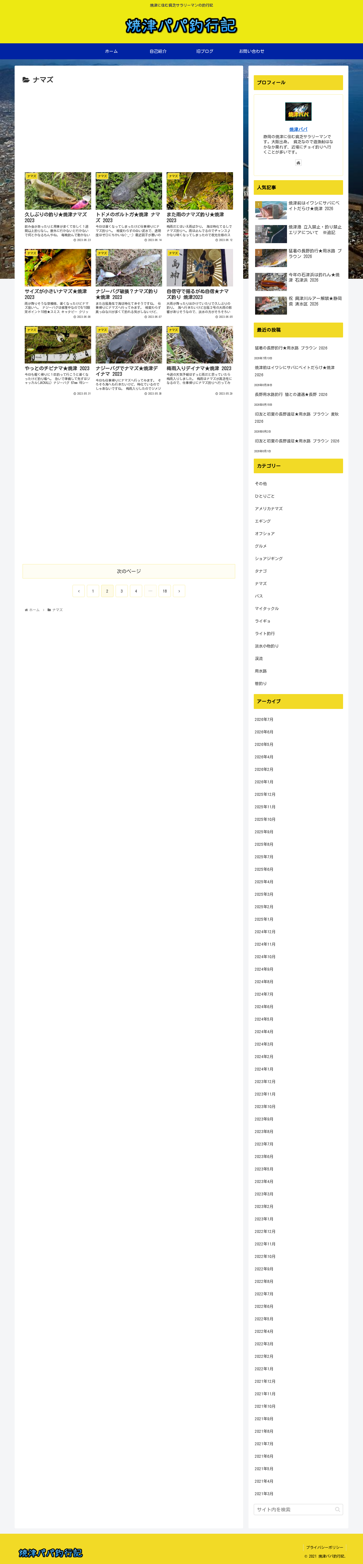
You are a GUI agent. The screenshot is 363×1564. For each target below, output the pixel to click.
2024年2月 (264, 1057)
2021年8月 (264, 1431)
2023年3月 (264, 1194)
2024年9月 (264, 969)
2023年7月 (264, 1144)
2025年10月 (265, 819)
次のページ (129, 571)
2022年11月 (265, 1244)
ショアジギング (269, 559)
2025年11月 (265, 807)
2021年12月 (265, 1381)
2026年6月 (264, 732)
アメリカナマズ (269, 509)
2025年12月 (265, 794)
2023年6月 (264, 1157)
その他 (261, 484)
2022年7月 (264, 1294)
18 (165, 591)
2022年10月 (265, 1256)
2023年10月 (265, 1107)
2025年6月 (264, 869)
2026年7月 (264, 719)
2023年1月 (264, 1219)
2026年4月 (264, 757)
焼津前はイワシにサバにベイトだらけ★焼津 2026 (295, 371)
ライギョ (263, 621)
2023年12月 (265, 1082)
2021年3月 (264, 1494)
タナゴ (261, 571)
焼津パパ (298, 129)
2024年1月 (264, 1069)
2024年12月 (265, 932)
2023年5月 (264, 1169)
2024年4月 (264, 1032)
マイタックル (267, 609)
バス (259, 596)
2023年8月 (264, 1132)
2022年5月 (264, 1319)
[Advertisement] (129, 126)
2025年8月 (264, 844)
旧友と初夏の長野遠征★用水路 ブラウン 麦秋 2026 (297, 417)
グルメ (261, 546)
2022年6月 (264, 1306)
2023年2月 (264, 1206)
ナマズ (261, 584)
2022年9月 (264, 1269)
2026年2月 (264, 769)
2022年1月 (264, 1369)
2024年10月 (265, 957)
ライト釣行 (265, 634)
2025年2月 (264, 907)
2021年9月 (264, 1419)
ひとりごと (265, 496)
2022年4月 (264, 1331)
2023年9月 (264, 1119)
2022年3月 (264, 1344)
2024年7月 (264, 994)
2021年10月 (265, 1406)
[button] (337, 1509)
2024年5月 (264, 1019)
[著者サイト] (298, 162)
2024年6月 (264, 1007)
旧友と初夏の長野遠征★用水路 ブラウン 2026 (297, 441)
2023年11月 (265, 1094)
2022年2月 (264, 1356)
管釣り (261, 684)
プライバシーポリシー (324, 1547)
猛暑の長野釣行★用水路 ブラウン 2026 (291, 348)
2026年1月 (264, 782)
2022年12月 (265, 1231)
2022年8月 (264, 1281)
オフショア (265, 534)
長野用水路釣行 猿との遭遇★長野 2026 (291, 394)
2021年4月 (264, 1481)
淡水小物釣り (267, 646)
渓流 (259, 659)
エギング (263, 521)
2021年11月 (265, 1394)
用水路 (261, 671)
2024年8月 (264, 982)
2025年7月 (264, 857)
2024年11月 (265, 944)
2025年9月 (264, 832)
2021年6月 (264, 1456)
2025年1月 (264, 919)
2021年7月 (264, 1444)
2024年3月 (264, 1044)
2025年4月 (264, 882)
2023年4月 (264, 1181)
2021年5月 (264, 1469)
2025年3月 (264, 894)
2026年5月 (264, 744)
